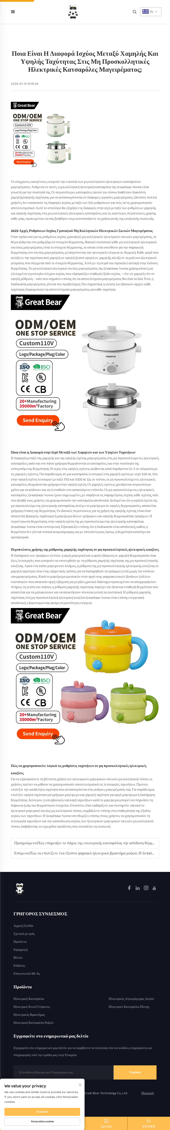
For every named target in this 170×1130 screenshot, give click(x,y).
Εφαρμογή (21, 950)
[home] (73, 11)
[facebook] (130, 889)
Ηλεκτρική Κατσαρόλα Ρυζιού (33, 1023)
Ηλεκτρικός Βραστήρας (29, 1015)
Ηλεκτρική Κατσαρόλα (29, 999)
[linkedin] (138, 889)
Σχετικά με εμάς (24, 934)
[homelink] (20, 889)
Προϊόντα (20, 942)
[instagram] (146, 889)
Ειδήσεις (19, 966)
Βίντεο (18, 958)
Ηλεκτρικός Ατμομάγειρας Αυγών (131, 999)
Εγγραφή (135, 1072)
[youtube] (154, 889)
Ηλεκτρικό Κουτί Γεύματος (32, 1007)
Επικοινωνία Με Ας (27, 974)
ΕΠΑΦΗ (149, 1126)
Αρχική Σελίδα (23, 926)
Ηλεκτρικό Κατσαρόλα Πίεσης (129, 1007)
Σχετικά (106, 1126)
